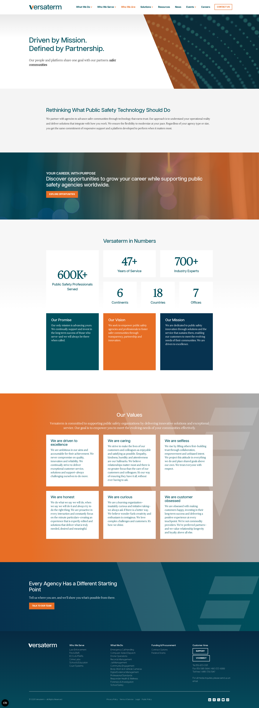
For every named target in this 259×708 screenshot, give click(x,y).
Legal (137, 700)
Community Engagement (122, 666)
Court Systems (76, 666)
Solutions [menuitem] (145, 7)
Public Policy (147, 700)
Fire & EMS (74, 653)
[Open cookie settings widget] (5, 703)
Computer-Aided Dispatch (122, 653)
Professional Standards (121, 675)
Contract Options (160, 650)
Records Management (121, 659)
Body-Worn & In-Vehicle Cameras (126, 669)
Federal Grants (158, 653)
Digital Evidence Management (124, 672)
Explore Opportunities (62, 194)
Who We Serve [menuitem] (105, 7)
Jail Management (118, 663)
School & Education (78, 663)
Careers (205, 7)
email (195, 681)
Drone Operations (118, 656)
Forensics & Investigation (122, 682)
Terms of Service (126, 700)
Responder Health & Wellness (124, 679)
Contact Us (223, 7)
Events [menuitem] (190, 7)
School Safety (116, 685)
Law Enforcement (77, 650)
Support (200, 651)
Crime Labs (74, 659)
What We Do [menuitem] (83, 7)
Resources (164, 7)
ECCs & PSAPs (76, 656)
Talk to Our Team (41, 606)
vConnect (201, 658)
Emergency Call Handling (122, 650)
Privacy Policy (112, 700)
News (178, 7)
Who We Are (128, 7)
